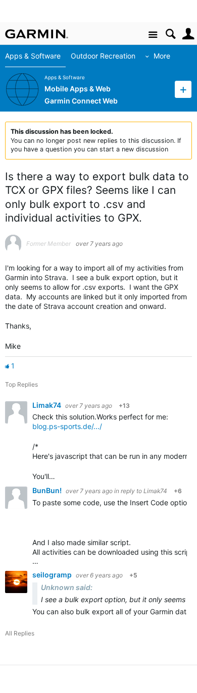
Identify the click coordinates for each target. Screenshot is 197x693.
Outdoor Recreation (103, 55)
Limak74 (47, 405)
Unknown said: (66, 587)
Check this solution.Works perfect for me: (100, 416)
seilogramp (52, 574)
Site (153, 35)
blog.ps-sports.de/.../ (67, 426)
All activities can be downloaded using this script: (114, 552)
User (188, 34)
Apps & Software (33, 55)
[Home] (36, 33)
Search (170, 34)
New (183, 89)
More (162, 55)
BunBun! (47, 490)
